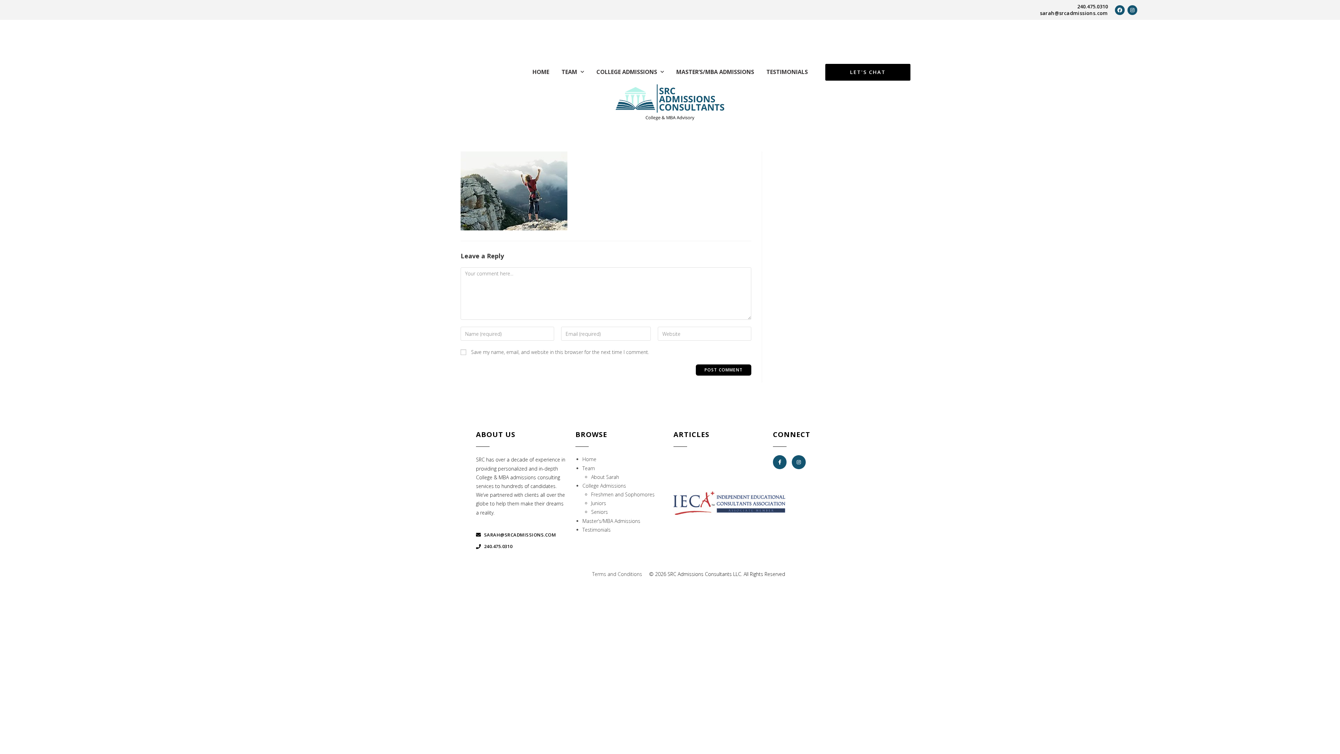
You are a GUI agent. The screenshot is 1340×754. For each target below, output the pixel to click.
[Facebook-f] (780, 462)
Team (569, 72)
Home (541, 72)
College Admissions (626, 72)
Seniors (599, 512)
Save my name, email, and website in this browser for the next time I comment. (560, 352)
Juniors (598, 503)
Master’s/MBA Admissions (715, 72)
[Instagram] (1132, 10)
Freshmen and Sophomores (623, 494)
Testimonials (787, 72)
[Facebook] (1120, 10)
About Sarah (605, 477)
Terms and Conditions (617, 574)
